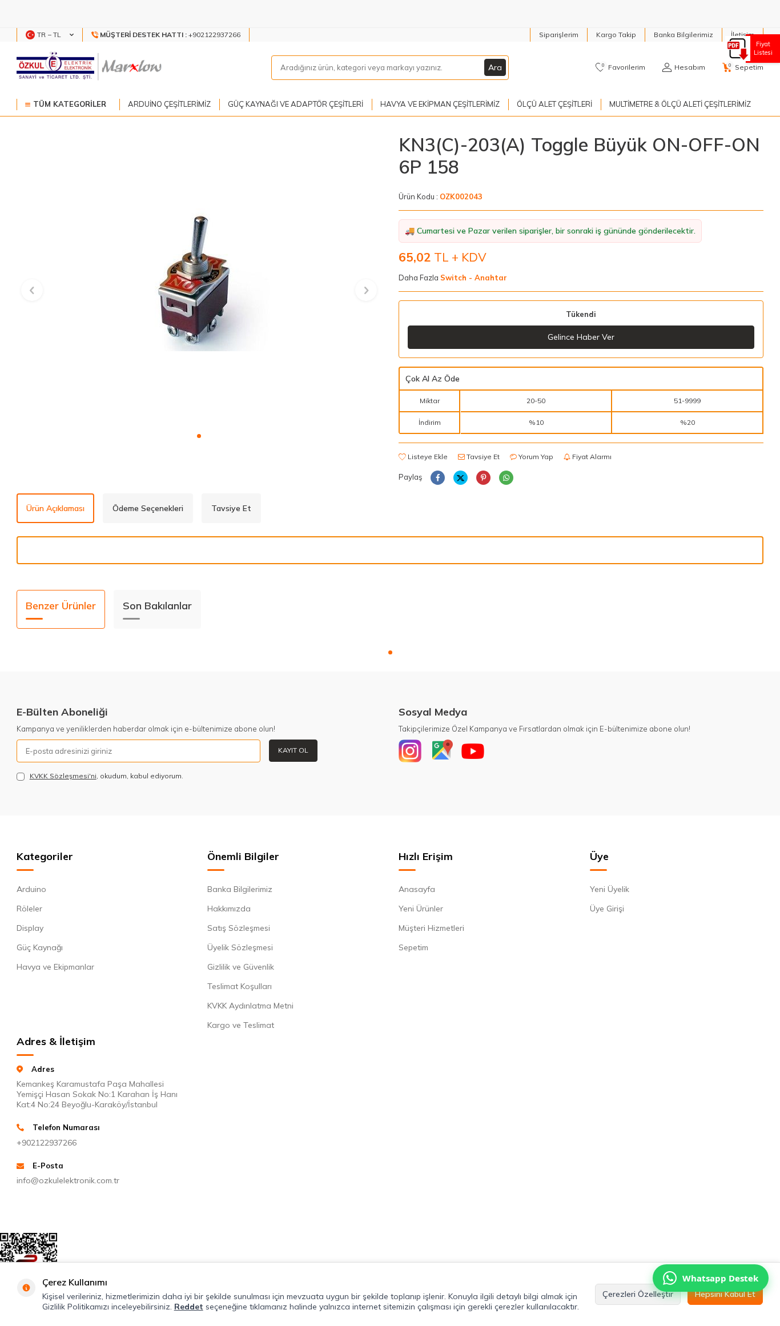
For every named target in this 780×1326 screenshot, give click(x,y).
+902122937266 (47, 1143)
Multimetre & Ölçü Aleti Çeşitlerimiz (680, 104)
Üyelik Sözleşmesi (240, 947)
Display (30, 928)
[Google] (441, 751)
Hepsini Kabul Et (725, 1294)
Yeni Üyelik (609, 889)
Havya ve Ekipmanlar (55, 967)
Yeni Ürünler (421, 908)
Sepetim (413, 947)
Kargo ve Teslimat (240, 1025)
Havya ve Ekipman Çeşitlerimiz (440, 104)
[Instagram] (410, 751)
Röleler (29, 908)
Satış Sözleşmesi (238, 928)
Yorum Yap (535, 456)
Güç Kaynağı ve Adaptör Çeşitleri (295, 104)
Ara (495, 67)
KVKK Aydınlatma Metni (250, 1005)
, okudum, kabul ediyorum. (106, 776)
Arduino (31, 889)
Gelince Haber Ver (581, 337)
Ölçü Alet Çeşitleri (554, 104)
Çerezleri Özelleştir (637, 1294)
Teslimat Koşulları (239, 986)
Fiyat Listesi (763, 48)
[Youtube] (472, 751)
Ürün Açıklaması (55, 508)
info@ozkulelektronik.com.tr (68, 1180)
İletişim (742, 34)
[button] (199, 436)
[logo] (90, 67)
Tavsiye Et (482, 456)
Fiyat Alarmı (591, 456)
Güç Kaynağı (40, 947)
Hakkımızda (229, 908)
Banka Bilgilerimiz (683, 34)
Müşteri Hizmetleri (431, 928)
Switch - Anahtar (473, 277)
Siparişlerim (558, 34)
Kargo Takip (616, 34)
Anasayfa (417, 889)
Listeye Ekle (427, 456)
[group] (199, 279)
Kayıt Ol (293, 750)
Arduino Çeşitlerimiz (169, 104)
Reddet (188, 1306)
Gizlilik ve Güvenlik (240, 967)
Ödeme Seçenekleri (147, 508)
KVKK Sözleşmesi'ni (63, 776)
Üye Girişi (607, 908)
